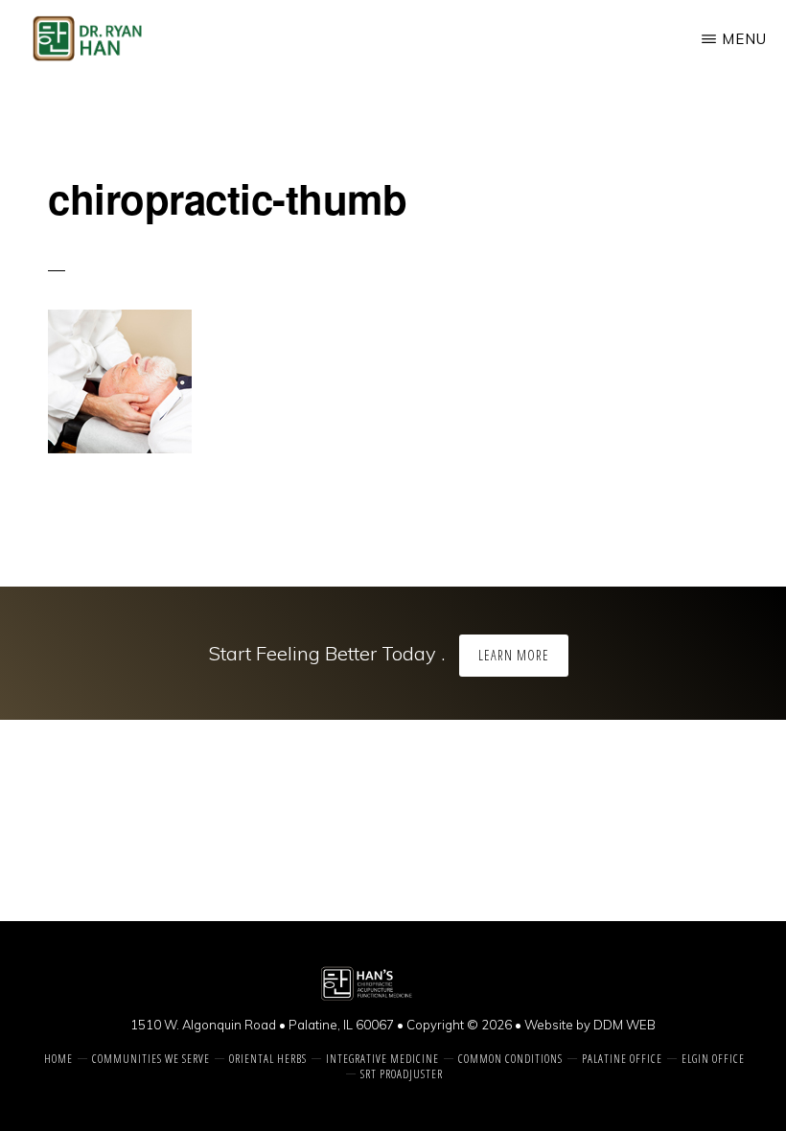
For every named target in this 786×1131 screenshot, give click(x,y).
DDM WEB (624, 1024)
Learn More (513, 655)
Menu (744, 39)
